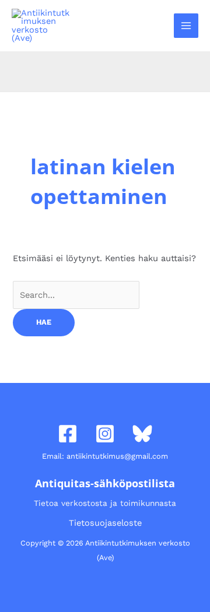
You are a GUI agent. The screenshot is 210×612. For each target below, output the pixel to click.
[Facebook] (68, 434)
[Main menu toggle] (186, 25)
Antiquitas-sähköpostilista (105, 483)
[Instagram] (105, 434)
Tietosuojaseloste (105, 523)
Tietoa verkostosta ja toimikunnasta (105, 503)
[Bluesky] (142, 434)
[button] (158, 25)
